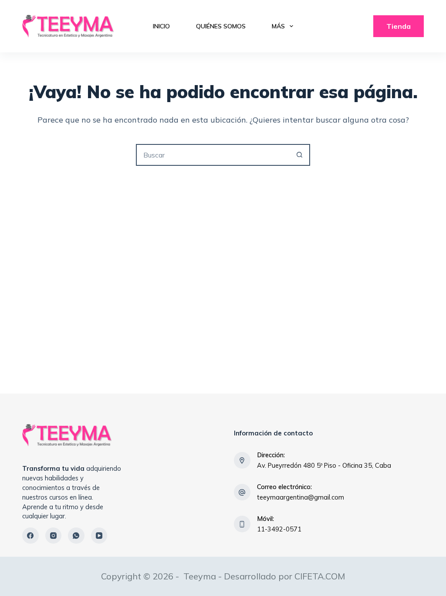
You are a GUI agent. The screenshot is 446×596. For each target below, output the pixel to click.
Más (278, 26)
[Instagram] (53, 535)
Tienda (398, 26)
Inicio (161, 26)
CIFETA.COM (319, 576)
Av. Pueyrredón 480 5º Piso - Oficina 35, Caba (324, 465)
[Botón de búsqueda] (299, 155)
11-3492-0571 (279, 529)
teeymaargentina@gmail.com (300, 497)
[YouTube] (99, 535)
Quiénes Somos (221, 26)
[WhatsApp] (76, 535)
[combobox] (213, 155)
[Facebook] (30, 535)
